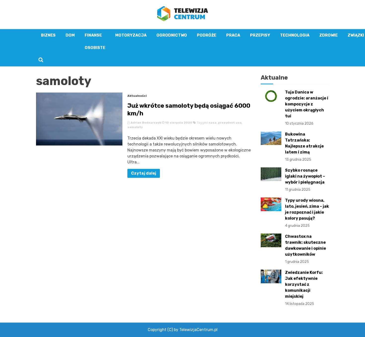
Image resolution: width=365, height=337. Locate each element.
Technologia (294, 35)
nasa (213, 122)
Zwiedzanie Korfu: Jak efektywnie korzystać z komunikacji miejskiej (304, 288)
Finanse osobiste (95, 41)
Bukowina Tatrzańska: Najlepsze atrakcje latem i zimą (304, 147)
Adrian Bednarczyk (146, 122)
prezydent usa (230, 122)
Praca (233, 35)
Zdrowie (328, 35)
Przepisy (260, 35)
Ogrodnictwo (171, 35)
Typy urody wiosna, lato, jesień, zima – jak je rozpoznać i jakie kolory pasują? (307, 213)
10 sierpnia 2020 (178, 122)
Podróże (206, 35)
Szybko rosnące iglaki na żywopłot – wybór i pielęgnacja (305, 180)
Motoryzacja (130, 35)
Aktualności (137, 95)
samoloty (135, 127)
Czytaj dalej (143, 173)
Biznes (48, 35)
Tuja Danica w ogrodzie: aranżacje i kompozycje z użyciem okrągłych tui (306, 108)
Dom (70, 35)
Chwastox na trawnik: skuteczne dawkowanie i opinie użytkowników (305, 249)
